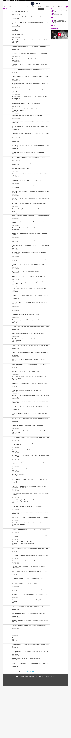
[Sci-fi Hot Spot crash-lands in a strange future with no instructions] (7, 55)
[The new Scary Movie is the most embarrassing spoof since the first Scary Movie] (7, 420)
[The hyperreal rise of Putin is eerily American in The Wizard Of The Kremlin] (7, 550)
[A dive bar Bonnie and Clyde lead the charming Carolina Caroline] (7, 415)
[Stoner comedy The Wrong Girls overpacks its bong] (7, 105)
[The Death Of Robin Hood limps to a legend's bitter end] (7, 373)
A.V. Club (8, 0)
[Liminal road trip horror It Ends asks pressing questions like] (7, 85)
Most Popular (47, 8)
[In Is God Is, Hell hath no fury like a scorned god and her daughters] (7, 557)
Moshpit (24, 0)
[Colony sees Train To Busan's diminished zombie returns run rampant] (7, 30)
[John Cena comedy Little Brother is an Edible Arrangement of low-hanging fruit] (7, 290)
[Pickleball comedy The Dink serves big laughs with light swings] (7, 205)
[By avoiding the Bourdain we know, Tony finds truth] (7, 164)
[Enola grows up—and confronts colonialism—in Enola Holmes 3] (7, 278)
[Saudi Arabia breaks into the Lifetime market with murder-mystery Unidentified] (7, 366)
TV (21, 6)
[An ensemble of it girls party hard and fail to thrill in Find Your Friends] (7, 397)
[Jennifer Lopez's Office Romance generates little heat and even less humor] (7, 408)
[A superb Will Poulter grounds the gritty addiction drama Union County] (7, 122)
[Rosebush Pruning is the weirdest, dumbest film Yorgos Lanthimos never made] (7, 211)
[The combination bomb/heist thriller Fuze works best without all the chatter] (7, 633)
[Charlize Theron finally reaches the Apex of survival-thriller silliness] (7, 622)
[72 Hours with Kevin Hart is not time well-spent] (7, 187)
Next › (33, 671)
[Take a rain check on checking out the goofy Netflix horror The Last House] (7, 128)
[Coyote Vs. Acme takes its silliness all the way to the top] (7, 117)
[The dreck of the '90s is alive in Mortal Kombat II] (7, 585)
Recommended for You (57, 8)
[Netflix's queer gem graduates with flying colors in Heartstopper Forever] (7, 223)
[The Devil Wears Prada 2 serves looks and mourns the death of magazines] (7, 608)
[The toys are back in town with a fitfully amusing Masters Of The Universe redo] (7, 433)
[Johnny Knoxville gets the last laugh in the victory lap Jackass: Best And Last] (7, 304)
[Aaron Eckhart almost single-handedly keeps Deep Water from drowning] (7, 602)
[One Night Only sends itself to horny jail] (7, 141)
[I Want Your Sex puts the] (7, 182)
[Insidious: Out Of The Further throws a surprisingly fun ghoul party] (7, 66)
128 (27, 671)
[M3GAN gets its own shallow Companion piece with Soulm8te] (7, 159)
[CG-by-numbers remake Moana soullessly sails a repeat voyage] (7, 260)
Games (39, 6)
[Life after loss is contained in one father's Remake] (7, 272)
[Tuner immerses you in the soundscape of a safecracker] (7, 508)
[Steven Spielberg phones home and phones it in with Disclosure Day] (7, 402)
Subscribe (47, 6)
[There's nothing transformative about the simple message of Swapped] (7, 590)
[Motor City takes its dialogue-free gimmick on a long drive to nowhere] (7, 217)
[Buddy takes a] (7, 48)
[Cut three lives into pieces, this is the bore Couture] (7, 316)
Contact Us (53, 676)
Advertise (27, 676)
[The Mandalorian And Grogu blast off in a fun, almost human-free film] (7, 519)
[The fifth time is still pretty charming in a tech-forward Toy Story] (7, 361)
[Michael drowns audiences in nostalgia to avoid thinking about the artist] (7, 639)
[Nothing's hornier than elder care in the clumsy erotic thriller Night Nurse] (7, 266)
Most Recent (40, 8)
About (17, 676)
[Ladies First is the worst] (7, 475)
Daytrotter (20, 0)
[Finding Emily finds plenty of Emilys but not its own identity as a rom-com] (7, 24)
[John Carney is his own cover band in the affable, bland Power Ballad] (7, 439)
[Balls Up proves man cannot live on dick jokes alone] (7, 659)
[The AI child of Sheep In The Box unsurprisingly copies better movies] (7, 199)
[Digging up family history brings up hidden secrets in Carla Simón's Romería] (7, 297)
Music (33, 6)
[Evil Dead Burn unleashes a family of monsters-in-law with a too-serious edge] (7, 254)
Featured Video (55, 28)
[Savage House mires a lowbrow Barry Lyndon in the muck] (7, 427)
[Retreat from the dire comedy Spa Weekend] (7, 60)
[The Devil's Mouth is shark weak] (7, 170)
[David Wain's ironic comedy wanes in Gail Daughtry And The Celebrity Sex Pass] (7, 247)
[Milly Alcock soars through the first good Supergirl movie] (7, 310)
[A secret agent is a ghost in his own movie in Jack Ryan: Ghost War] (7, 513)
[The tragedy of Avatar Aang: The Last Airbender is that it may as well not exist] (7, 193)
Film (27, 6)
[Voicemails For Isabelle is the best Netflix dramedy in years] (7, 335)
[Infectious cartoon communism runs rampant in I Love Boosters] (7, 531)
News (16, 6)
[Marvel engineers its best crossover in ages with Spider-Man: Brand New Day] (7, 175)
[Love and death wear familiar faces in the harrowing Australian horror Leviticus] (7, 328)
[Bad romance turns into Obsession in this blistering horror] (7, 562)
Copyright (43, 676)
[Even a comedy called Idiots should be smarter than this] (7, 18)
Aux (53, 6)
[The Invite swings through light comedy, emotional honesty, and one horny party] (7, 322)
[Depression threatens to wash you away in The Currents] (7, 392)
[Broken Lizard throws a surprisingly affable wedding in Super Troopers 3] (7, 135)
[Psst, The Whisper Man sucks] (7, 13)
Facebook (38, 676)
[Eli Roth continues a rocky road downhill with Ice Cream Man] (7, 154)
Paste (4, 0)
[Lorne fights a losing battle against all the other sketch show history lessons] (7, 665)
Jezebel (12, 0)
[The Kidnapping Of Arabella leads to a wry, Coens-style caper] (7, 241)
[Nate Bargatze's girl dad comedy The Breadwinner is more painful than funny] (7, 464)
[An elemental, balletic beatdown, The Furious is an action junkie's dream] (7, 385)
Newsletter (60, 6)
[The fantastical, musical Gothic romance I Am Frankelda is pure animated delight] (7, 378)
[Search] (4, 6)
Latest (10, 6)
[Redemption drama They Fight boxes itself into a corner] (7, 229)
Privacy (47, 676)
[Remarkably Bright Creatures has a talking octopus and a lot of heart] (7, 580)
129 (30, 671)
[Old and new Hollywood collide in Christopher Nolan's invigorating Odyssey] (7, 235)
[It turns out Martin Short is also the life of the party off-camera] (7, 567)
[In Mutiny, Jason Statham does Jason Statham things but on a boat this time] (7, 71)
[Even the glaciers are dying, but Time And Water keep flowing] (7, 451)
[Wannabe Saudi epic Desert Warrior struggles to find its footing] (7, 627)
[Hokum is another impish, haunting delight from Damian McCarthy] (7, 596)
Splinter (15, 0)
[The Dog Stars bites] (7, 36)
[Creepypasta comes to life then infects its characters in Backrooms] (7, 470)
